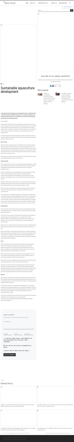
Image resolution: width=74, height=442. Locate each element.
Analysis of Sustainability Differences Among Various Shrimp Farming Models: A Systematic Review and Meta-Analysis (49, 98)
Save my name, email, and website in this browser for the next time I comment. (17, 340)
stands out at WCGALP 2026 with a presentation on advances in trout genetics (55, 429)
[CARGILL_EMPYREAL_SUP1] (18, 15)
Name (5, 334)
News (3, 84)
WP (8, 439)
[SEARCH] (54, 10)
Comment (7, 321)
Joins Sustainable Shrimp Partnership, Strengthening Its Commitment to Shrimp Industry (67, 97)
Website (27, 334)
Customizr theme (21, 439)
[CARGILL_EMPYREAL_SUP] (18, 102)
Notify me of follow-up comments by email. (17, 346)
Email (16, 334)
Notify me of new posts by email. (17, 350)
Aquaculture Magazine (12, 437)
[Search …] (71, 10)
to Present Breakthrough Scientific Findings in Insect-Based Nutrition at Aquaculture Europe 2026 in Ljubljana (18, 429)
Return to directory (68, 7)
